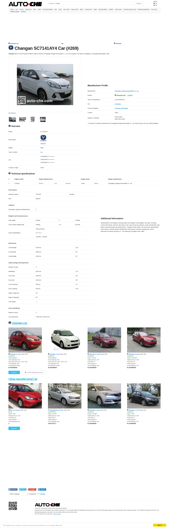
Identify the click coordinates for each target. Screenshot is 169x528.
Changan (118, 43)
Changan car (11, 355)
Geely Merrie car (52, 411)
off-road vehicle (48, 9)
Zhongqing (118, 104)
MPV (34, 9)
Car (62, 43)
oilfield (111, 9)
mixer (81, 9)
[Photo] (45, 84)
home (12, 9)
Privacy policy (57, 514)
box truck (66, 9)
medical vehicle (14, 11)
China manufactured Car (22, 378)
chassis (23, 11)
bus (55, 9)
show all (14, 372)
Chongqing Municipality (121, 108)
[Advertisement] (61, 27)
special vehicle (103, 9)
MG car (10, 411)
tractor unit (88, 9)
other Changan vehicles (35, 372)
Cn (156, 3)
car (17, 9)
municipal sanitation (143, 9)
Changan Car (14, 43)
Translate (42, 494)
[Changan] (60, 138)
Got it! (160, 525)
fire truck (154, 9)
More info (59, 525)
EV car (21, 9)
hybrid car (28, 9)
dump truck (74, 9)
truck (60, 9)
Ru (156, 5)
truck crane (118, 9)
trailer (95, 9)
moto (39, 9)
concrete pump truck (129, 9)
